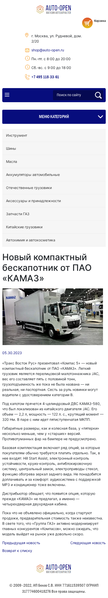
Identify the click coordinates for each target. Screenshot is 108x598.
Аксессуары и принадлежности (33, 201)
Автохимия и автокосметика (30, 240)
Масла (11, 161)
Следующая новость (88, 543)
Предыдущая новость (21, 543)
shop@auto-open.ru (47, 50)
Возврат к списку (17, 550)
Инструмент (16, 135)
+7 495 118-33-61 (45, 76)
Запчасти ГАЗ (17, 214)
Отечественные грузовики (29, 187)
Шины (11, 148)
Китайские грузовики (24, 227)
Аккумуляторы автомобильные (33, 174)
